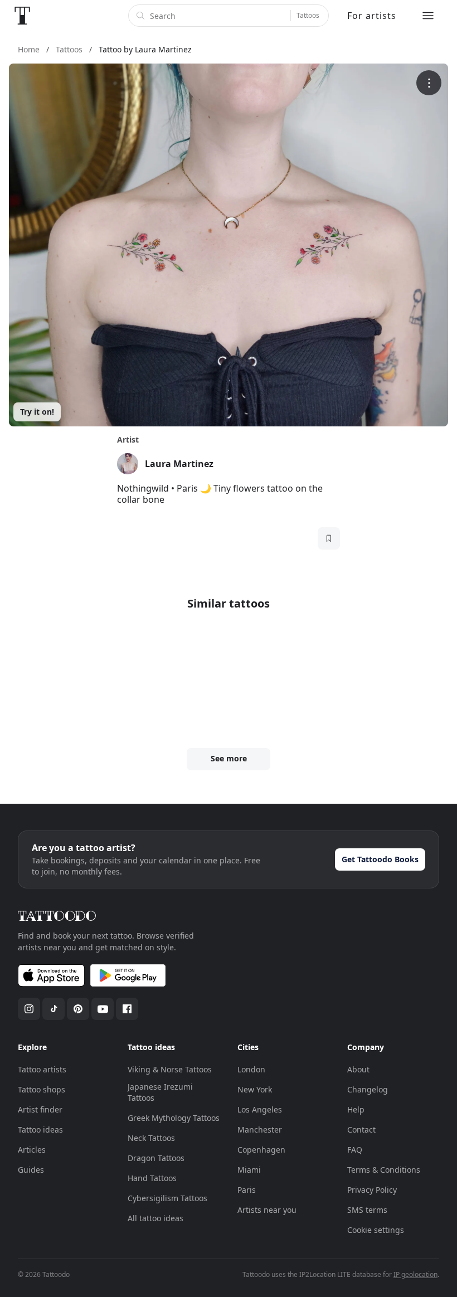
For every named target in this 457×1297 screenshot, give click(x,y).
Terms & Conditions (383, 1169)
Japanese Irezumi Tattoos (160, 1092)
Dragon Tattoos (156, 1158)
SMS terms (367, 1209)
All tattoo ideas (155, 1218)
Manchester (259, 1129)
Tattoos (307, 15)
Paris (246, 1189)
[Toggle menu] (428, 15)
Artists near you (266, 1209)
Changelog (367, 1089)
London (251, 1069)
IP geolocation (415, 1274)
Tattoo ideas (40, 1129)
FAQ (354, 1149)
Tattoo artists (42, 1069)
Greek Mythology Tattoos (174, 1118)
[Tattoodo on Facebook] (127, 1009)
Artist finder (40, 1109)
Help (355, 1109)
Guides (31, 1169)
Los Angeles (259, 1109)
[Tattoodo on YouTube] (102, 1009)
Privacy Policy (372, 1189)
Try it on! (37, 411)
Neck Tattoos (151, 1138)
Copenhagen (261, 1149)
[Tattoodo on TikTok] (53, 1009)
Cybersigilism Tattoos (167, 1198)
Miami (249, 1169)
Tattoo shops (41, 1089)
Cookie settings (375, 1230)
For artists (371, 15)
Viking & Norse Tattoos (170, 1069)
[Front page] (22, 15)
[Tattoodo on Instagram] (29, 1009)
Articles (32, 1149)
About (358, 1069)
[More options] (428, 82)
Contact (361, 1129)
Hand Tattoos (152, 1178)
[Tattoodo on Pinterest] (78, 1009)
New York (254, 1089)
